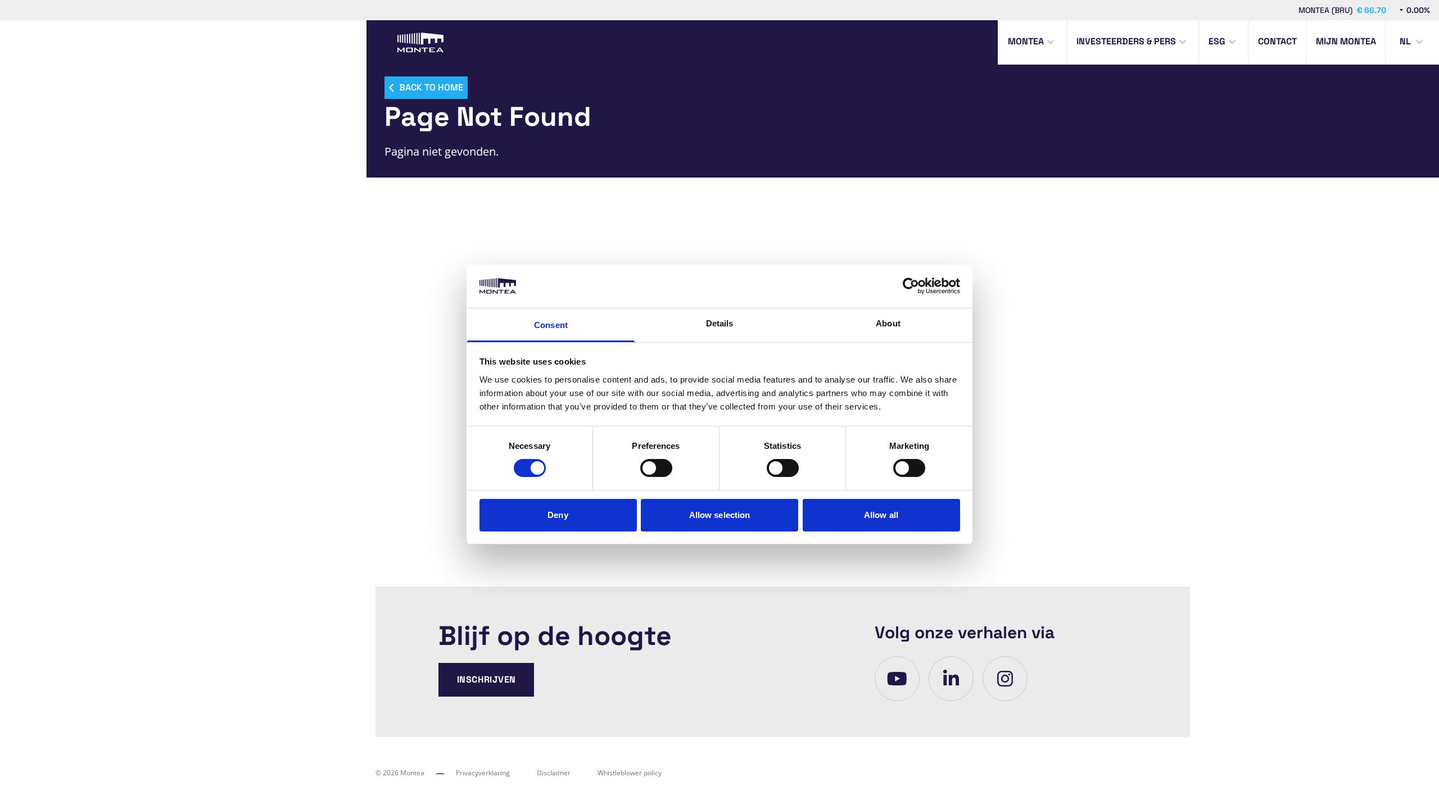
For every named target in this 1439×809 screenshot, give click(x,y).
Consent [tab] (551, 325)
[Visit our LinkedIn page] (951, 678)
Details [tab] (720, 323)
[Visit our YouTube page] (897, 678)
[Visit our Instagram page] (1005, 678)
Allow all (881, 515)
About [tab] (888, 323)
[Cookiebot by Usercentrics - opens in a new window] (911, 286)
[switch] (656, 468)
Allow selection (719, 515)
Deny (557, 515)
